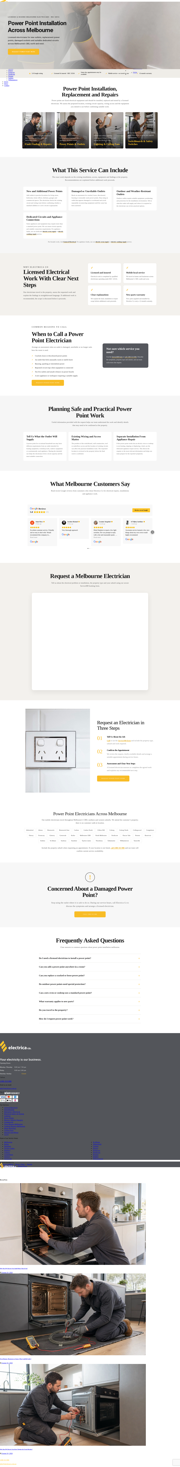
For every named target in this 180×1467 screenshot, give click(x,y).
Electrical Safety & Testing (14, 1114)
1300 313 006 (5, 1081)
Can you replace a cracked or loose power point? (62, 975)
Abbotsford (29, 830)
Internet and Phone (11, 1133)
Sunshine (74, 841)
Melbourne (8, 1142)
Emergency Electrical (12, 1112)
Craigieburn (150, 830)
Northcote (114, 835)
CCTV (6, 1135)
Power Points (9, 1118)
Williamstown (124, 841)
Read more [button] (33, 537)
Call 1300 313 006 (90, 914)
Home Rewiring (10, 1128)
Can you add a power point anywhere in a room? (62, 967)
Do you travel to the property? (53, 1010)
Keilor (73, 835)
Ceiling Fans (8, 1130)
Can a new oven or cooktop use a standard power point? (65, 993)
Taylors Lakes (86, 841)
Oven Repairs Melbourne (13, 1124)
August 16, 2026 (7, 1272)
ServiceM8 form (117, 357)
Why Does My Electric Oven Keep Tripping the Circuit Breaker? (16, 1449)
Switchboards (9, 1110)
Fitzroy (31, 835)
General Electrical (69, 242)
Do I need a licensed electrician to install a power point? (65, 958)
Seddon (42, 841)
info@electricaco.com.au (8, 1088)
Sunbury (63, 841)
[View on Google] (32, 523)
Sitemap (29, 1164)
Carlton (76, 830)
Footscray (41, 835)
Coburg (111, 830)
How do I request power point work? (56, 1019)
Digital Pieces (22, 1166)
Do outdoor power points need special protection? (62, 984)
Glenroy (52, 835)
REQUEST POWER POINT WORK (23, 52)
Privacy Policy (20, 1164)
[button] (27, 532)
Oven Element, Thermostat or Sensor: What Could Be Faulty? (15, 1359)
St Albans (53, 841)
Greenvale (63, 835)
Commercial (8, 1122)
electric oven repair (49, 231)
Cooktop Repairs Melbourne (14, 1126)
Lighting (7, 1116)
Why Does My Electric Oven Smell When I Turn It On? (14, 1268)
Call (108, 741)
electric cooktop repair (119, 242)
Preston (137, 835)
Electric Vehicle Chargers (13, 1120)
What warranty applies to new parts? (56, 1001)
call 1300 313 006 (131, 357)
